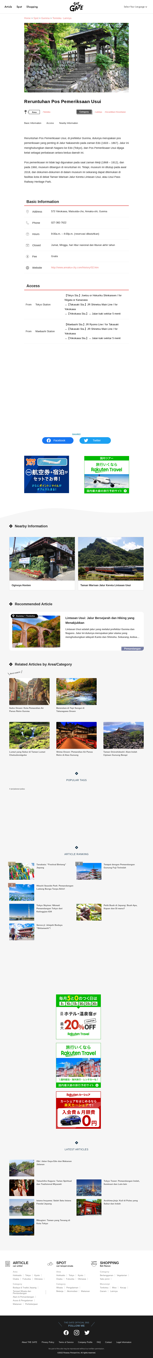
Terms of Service (66, 1342)
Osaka (16, 1279)
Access (50, 123)
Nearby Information (68, 123)
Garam (103, 1291)
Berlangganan (106, 1275)
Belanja (59, 1291)
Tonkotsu (104, 1287)
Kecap (123, 1287)
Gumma (45, 18)
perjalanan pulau (18, 789)
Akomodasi (72, 1291)
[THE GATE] (76, 6)
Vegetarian (122, 1275)
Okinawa (38, 1279)
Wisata (59, 1287)
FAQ (99, 1342)
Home (27, 18)
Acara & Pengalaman (23, 1300)
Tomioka (46, 112)
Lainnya (98, 112)
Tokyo (28, 1275)
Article (8, 7)
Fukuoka (27, 1279)
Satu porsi (105, 1279)
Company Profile (85, 1342)
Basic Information (32, 123)
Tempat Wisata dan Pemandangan (22, 1292)
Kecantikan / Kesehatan (115, 112)
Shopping (32, 7)
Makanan (17, 1304)
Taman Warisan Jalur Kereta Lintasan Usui (105, 585)
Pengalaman (72, 1287)
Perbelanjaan (31, 1304)
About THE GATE (29, 1342)
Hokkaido (17, 1275)
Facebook (59, 440)
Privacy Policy (48, 1342)
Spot (19, 7)
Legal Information (123, 1342)
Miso (114, 1287)
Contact (108, 1342)
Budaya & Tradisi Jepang (24, 1287)
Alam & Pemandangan (23, 1297)
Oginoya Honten (21, 585)
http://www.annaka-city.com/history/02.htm (75, 267)
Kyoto (37, 1275)
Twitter (97, 440)
